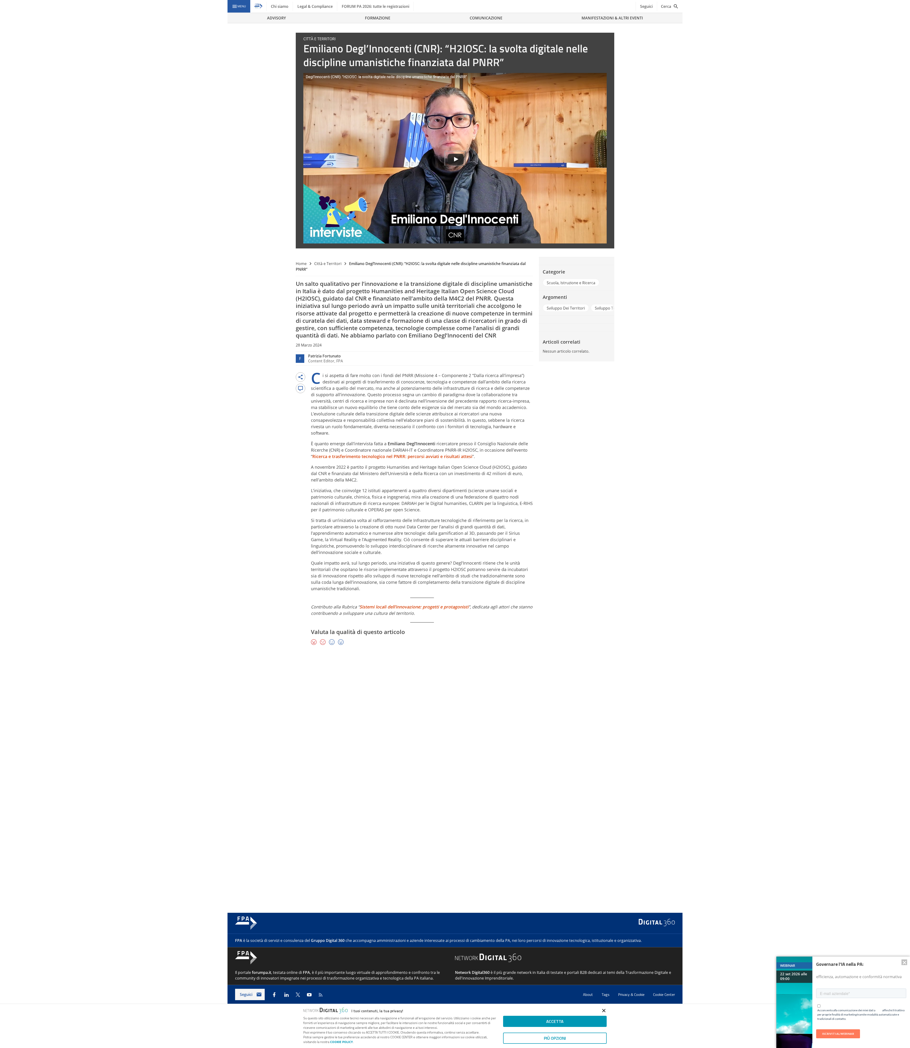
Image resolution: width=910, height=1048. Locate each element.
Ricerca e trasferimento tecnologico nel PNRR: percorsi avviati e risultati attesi (392, 456)
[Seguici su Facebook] (274, 995)
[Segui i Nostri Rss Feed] (320, 995)
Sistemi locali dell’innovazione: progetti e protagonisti (414, 607)
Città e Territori (327, 263)
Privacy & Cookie (632, 994)
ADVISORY (276, 18)
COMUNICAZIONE (486, 18)
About (588, 994)
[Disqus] (455, 718)
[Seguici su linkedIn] (286, 995)
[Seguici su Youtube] (309, 995)
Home (301, 263)
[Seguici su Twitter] (298, 995)
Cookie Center (664, 994)
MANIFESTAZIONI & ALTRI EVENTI (612, 18)
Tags (605, 994)
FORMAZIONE (377, 18)
